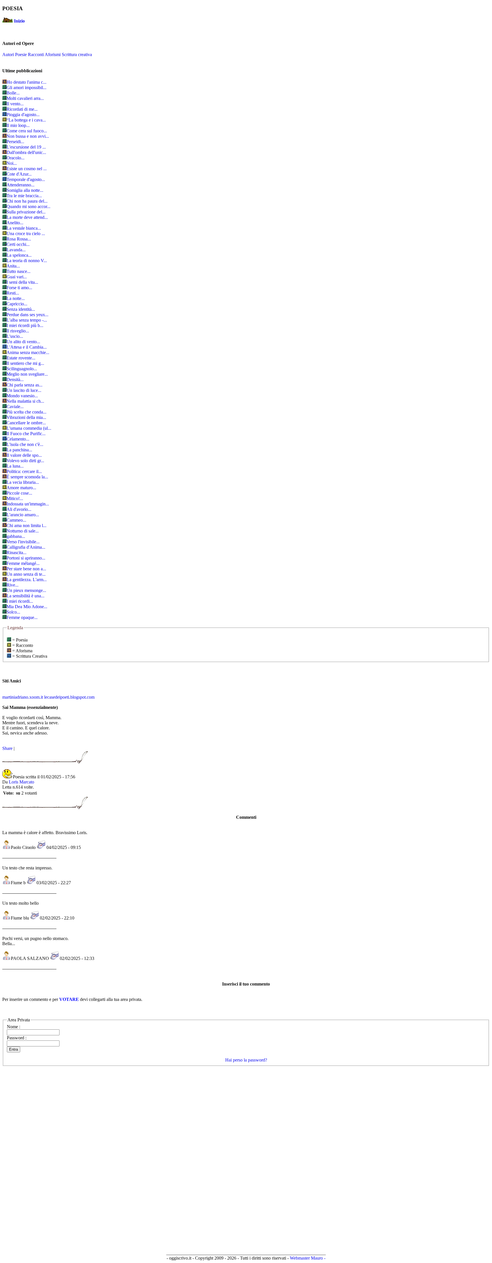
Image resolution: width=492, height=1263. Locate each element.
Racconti (36, 54)
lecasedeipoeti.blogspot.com (69, 697)
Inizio (19, 20)
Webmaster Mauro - (307, 1258)
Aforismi (53, 54)
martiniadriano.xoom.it (22, 697)
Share (7, 748)
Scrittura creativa (77, 54)
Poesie (21, 54)
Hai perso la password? (246, 1060)
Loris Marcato (21, 781)
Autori (8, 54)
